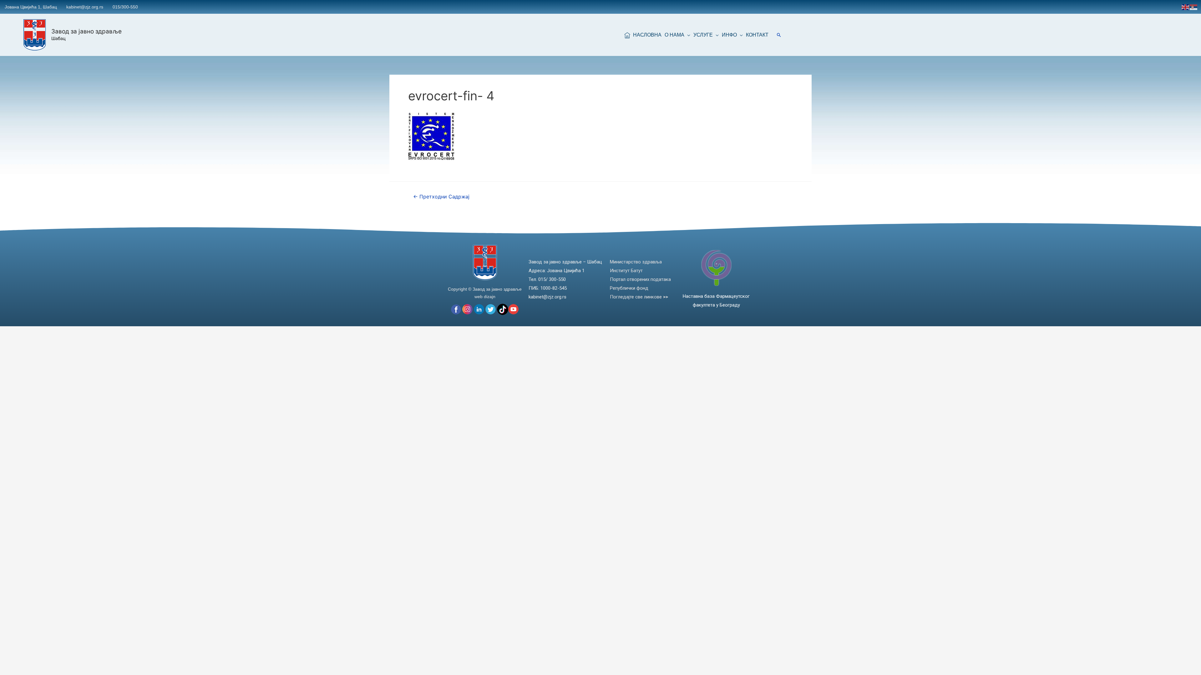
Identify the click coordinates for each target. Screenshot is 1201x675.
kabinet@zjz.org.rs (84, 6)
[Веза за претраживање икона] (779, 35)
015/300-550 (125, 6)
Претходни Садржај (441, 197)
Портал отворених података (640, 279)
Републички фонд (629, 288)
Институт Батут (626, 270)
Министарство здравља (636, 262)
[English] (1186, 7)
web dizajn (484, 296)
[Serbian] (1194, 7)
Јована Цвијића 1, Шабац (31, 6)
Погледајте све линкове (639, 297)
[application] (687, 35)
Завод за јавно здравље (86, 31)
